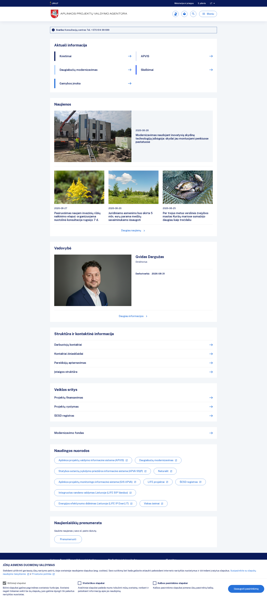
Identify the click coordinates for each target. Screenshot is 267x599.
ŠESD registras (64, 415)
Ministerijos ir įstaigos (184, 3)
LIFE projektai (156, 481)
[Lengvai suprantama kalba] (184, 14)
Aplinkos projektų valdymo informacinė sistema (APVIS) (91, 460)
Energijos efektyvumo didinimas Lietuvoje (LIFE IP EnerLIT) (94, 503)
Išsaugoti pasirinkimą (246, 588)
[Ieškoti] (193, 14)
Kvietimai (65, 56)
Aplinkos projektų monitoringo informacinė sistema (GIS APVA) (96, 481)
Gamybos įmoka (70, 83)
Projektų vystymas (66, 406)
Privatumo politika (41, 574)
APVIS (145, 56)
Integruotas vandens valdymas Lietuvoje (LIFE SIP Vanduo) (93, 492)
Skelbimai (147, 70)
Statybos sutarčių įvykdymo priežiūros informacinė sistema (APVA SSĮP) (101, 471)
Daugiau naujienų (131, 230)
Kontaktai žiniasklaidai (68, 353)
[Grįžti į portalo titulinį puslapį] (54, 3)
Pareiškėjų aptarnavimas (70, 362)
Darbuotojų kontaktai (68, 344)
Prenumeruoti (68, 539)
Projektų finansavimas (68, 397)
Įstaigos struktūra (65, 372)
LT (211, 3)
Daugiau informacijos (131, 316)
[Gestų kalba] (175, 14)
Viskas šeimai (152, 503)
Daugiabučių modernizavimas (78, 70)
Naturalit (163, 471)
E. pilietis (202, 3)
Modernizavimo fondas (69, 433)
